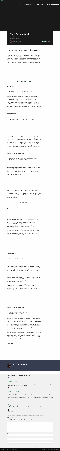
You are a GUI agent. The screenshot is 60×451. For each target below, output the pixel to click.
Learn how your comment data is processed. (29, 446)
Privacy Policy (44, 449)
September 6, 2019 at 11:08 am (13, 405)
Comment (8, 421)
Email (7, 437)
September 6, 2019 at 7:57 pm (13, 413)
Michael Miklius (17, 41)
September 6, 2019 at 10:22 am (13, 381)
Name (7, 433)
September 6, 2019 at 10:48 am (13, 391)
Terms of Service (50, 449)
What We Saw (44, 41)
